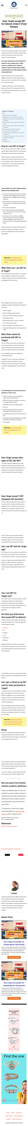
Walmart (5, 628)
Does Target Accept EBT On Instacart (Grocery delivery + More (13, 260)
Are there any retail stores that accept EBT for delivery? (13, 133)
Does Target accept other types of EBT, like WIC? (13, 123)
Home (8, 1112)
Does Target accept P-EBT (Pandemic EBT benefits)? (13, 126)
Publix (4, 635)
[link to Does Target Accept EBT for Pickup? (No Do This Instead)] (14, 929)
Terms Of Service (18, 1115)
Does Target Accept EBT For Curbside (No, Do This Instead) (12, 430)
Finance (8, 1119)
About (12, 1112)
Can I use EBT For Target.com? (10, 131)
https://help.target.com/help (9, 826)
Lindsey (14, 893)
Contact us (19, 1112)
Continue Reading (14, 957)
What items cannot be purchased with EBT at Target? (13, 119)
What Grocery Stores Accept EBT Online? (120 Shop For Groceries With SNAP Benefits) (13, 722)
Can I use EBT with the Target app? (11, 129)
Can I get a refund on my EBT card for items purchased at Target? (13, 136)
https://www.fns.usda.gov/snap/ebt (10, 849)
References (6, 141)
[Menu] (2, 5)
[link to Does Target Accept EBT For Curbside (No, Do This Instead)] (14, 970)
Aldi (4, 630)
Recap (5, 139)
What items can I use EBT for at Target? (12, 117)
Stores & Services (17, 1119)
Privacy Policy (8, 1115)
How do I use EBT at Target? (10, 115)
